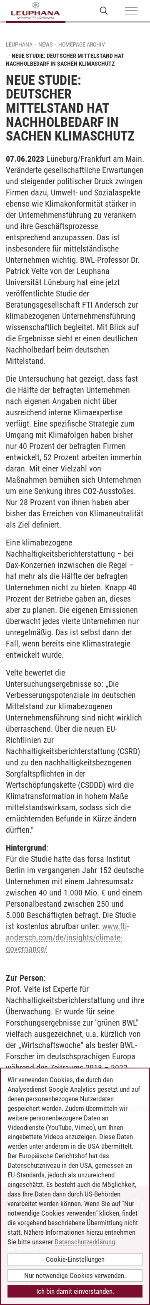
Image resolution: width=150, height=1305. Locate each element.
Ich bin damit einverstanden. (75, 1291)
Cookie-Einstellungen (75, 1259)
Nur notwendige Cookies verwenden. (75, 1275)
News (45, 44)
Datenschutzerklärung (85, 1242)
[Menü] (131, 11)
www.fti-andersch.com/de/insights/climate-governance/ (67, 937)
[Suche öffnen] (104, 10)
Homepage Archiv (81, 44)
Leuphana (19, 44)
